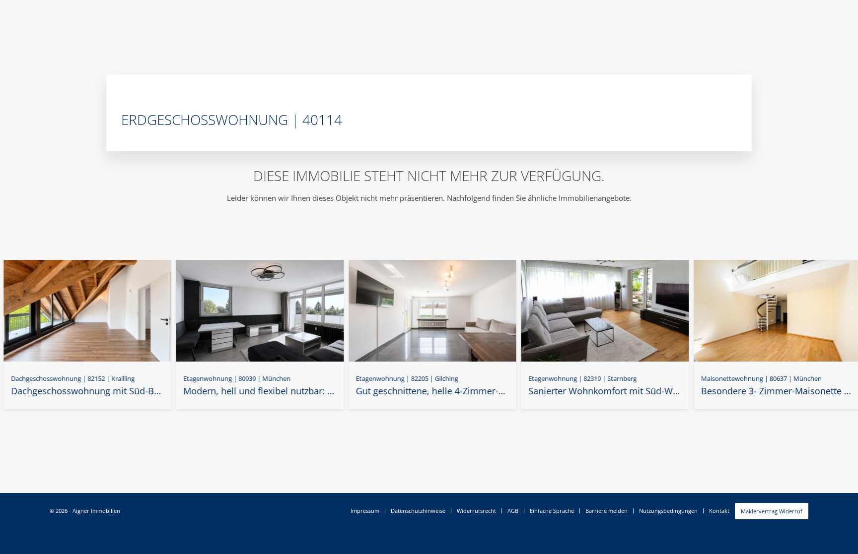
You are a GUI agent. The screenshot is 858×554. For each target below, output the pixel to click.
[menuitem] (365, 510)
